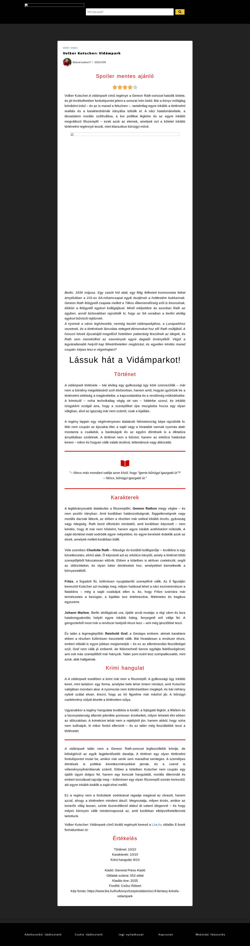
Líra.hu (157, 824)
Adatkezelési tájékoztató (43, 934)
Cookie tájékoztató (89, 934)
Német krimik (70, 48)
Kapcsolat (166, 934)
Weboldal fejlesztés (210, 934)
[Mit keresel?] (130, 12)
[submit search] (180, 12)
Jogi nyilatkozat (131, 934)
